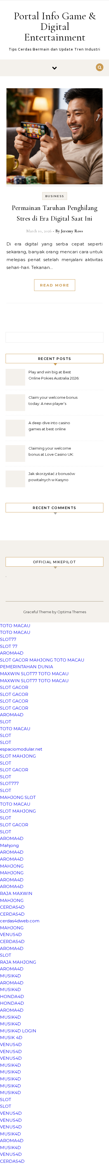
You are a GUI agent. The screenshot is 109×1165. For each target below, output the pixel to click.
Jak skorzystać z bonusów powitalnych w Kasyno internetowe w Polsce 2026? (54, 477)
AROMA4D (11, 653)
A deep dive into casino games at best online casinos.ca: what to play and (54, 427)
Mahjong (9, 845)
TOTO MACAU (15, 625)
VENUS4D (11, 934)
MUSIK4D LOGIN (18, 1030)
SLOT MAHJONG (18, 756)
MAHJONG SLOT (18, 797)
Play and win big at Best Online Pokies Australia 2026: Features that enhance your (54, 376)
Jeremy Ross (72, 230)
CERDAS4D (12, 907)
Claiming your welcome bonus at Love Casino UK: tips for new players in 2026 (52, 452)
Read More (54, 285)
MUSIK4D (10, 975)
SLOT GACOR (14, 687)
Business (54, 196)
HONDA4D (12, 996)
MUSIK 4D (11, 1037)
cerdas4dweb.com (19, 920)
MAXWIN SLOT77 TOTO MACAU (34, 673)
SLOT (5, 721)
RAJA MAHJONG (18, 962)
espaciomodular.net (21, 749)
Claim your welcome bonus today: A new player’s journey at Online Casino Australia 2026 (53, 401)
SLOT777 (9, 783)
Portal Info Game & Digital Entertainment (55, 26)
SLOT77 (8, 639)
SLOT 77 (8, 646)
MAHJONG (11, 866)
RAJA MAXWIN (16, 893)
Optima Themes (71, 612)
